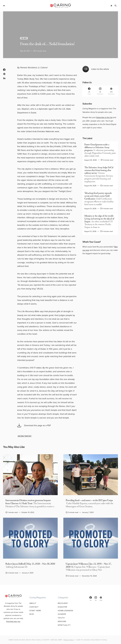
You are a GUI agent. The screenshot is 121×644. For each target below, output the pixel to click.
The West (24, 38)
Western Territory (24, 436)
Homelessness (65, 610)
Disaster (62, 607)
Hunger (62, 614)
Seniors (62, 621)
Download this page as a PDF (37, 425)
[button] (4, 5)
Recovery (63, 603)
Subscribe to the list (104, 117)
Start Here (35, 610)
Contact (34, 607)
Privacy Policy (68, 640)
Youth (61, 617)
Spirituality (64, 625)
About (32, 603)
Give (31, 614)
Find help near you (13, 621)
